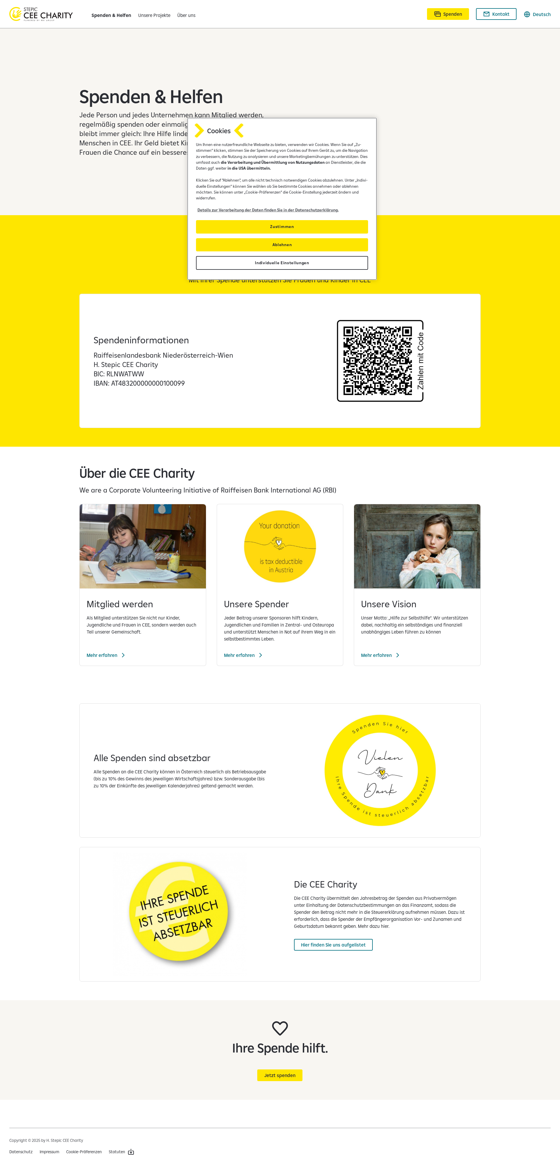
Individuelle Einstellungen (282, 262)
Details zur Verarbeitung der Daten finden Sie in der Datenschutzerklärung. (268, 210)
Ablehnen (282, 244)
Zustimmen (282, 226)
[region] (282, 199)
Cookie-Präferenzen (84, 1151)
